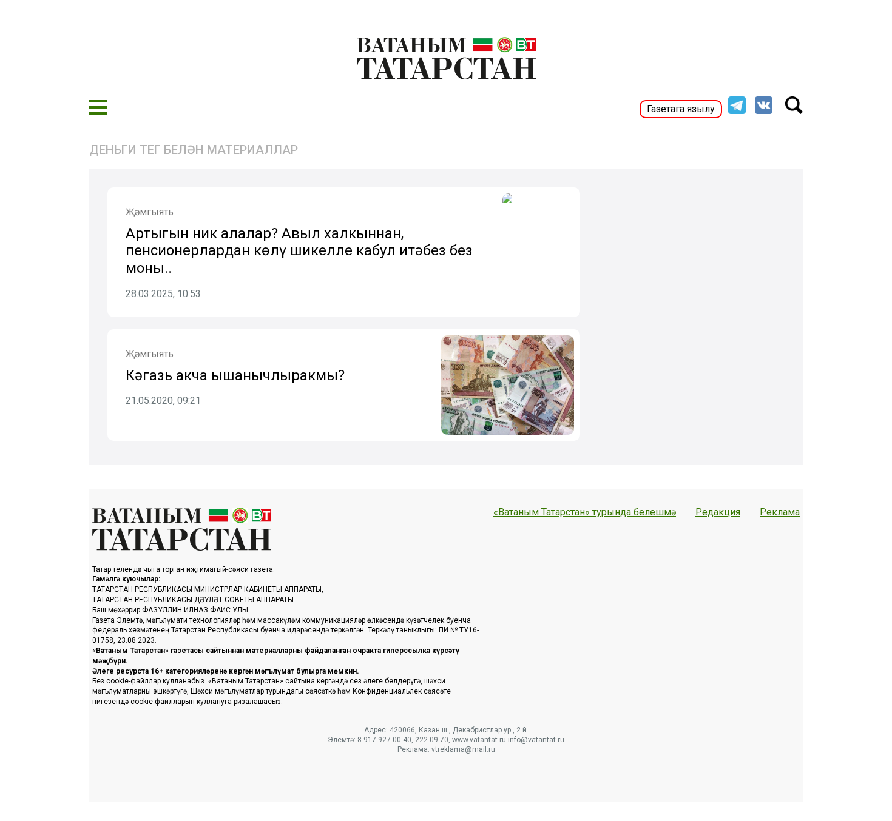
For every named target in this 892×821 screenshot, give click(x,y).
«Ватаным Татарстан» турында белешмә (584, 512)
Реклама (780, 512)
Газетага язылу (681, 109)
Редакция (717, 512)
